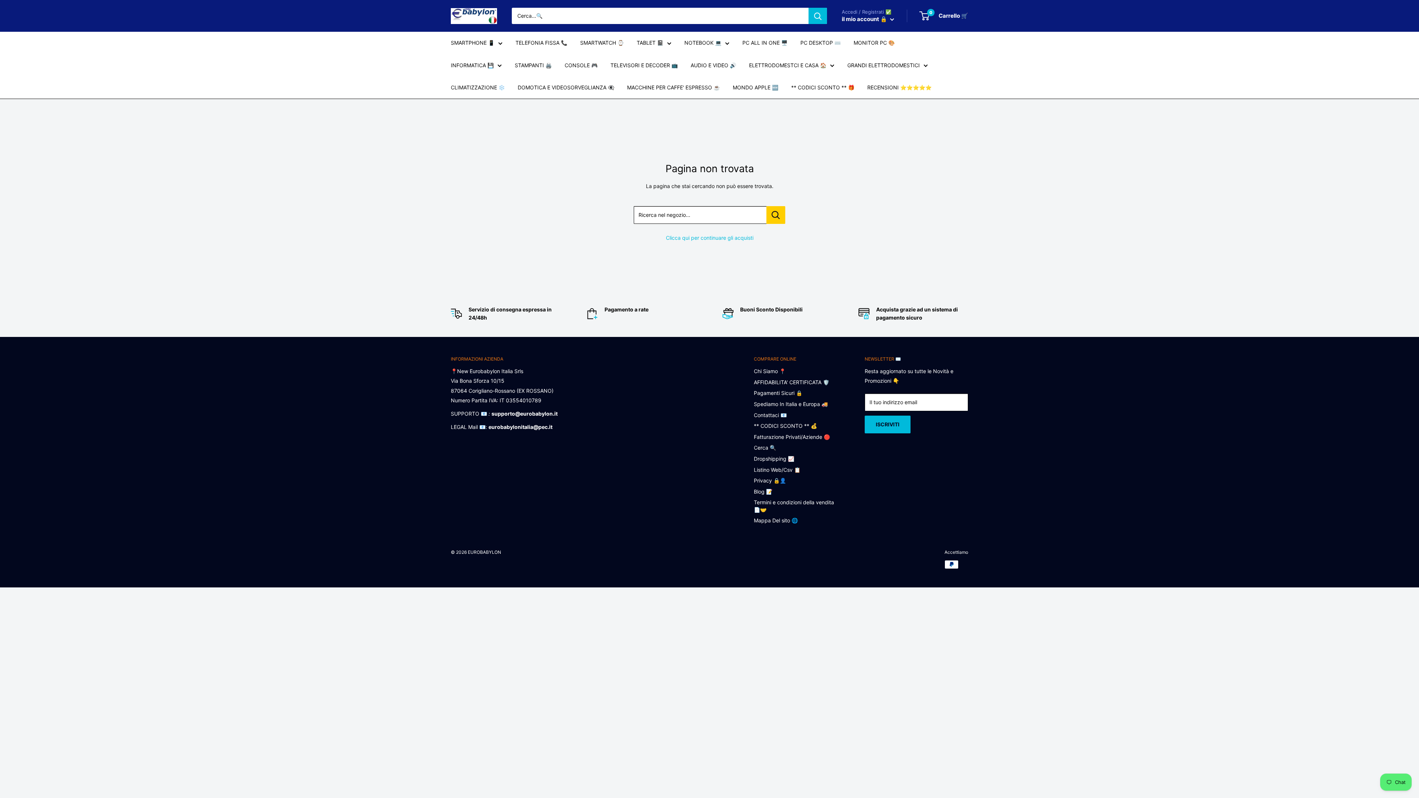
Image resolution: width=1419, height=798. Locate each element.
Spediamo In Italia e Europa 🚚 (791, 404)
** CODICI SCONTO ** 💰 (785, 426)
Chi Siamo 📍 (770, 371)
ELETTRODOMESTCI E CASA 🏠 (787, 65)
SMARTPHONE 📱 (472, 43)
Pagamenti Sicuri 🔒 (778, 393)
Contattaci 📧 (770, 415)
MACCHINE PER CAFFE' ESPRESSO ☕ (673, 87)
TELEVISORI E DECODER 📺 (644, 65)
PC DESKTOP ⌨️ (820, 43)
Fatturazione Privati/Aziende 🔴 (792, 437)
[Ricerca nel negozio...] (775, 215)
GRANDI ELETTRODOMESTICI (883, 65)
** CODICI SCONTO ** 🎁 (822, 87)
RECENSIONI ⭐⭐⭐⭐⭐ (899, 87)
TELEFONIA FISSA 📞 (541, 43)
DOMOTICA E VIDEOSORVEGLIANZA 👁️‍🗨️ (566, 87)
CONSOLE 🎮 (581, 65)
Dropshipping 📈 (774, 459)
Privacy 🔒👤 (770, 480)
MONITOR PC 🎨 (874, 43)
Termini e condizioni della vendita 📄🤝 (794, 506)
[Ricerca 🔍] (818, 16)
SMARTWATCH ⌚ (602, 43)
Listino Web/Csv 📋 (777, 470)
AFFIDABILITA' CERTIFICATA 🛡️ (791, 382)
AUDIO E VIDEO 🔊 (713, 65)
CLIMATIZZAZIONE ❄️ (478, 87)
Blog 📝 (763, 491)
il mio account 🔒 (865, 19)
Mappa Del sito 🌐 (776, 520)
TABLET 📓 (650, 43)
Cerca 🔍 (765, 447)
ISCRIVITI (887, 424)
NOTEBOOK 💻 (702, 43)
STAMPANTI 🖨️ (533, 65)
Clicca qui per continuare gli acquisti (709, 238)
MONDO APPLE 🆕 (755, 87)
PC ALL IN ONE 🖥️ (764, 43)
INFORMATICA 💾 (472, 65)
